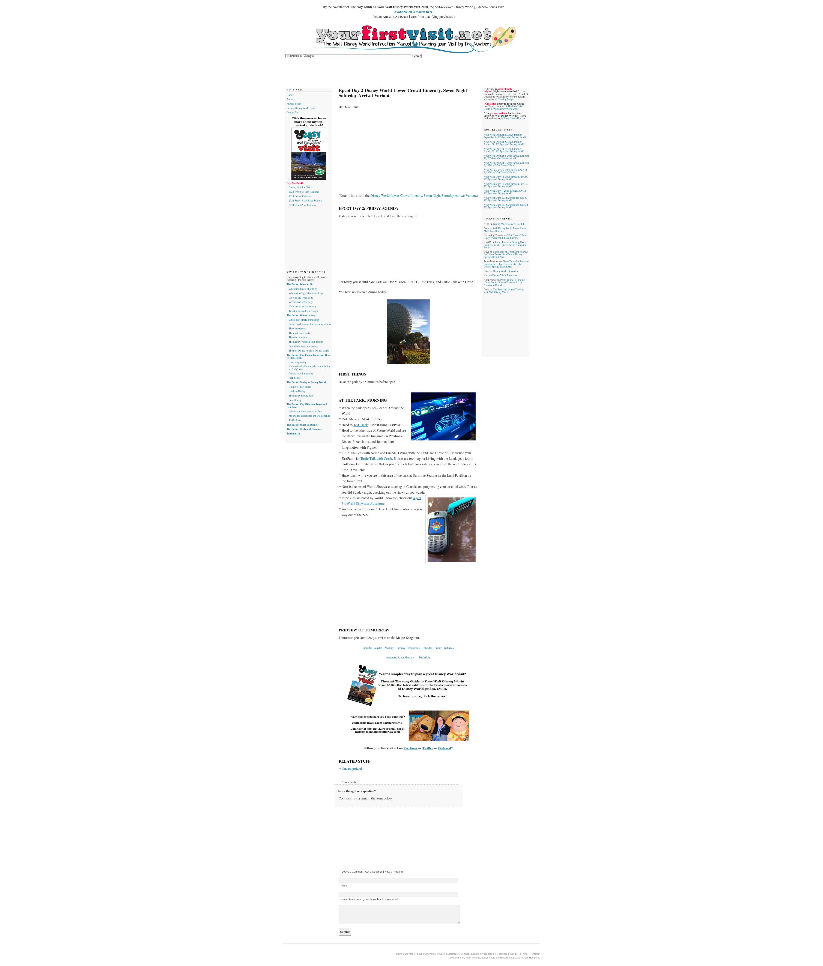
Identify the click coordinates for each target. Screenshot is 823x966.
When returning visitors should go (306, 293)
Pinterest (444, 748)
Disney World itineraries (301, 373)
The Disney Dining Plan (301, 395)
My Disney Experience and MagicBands (309, 416)
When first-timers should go (303, 289)
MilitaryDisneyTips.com (513, 118)
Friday (438, 648)
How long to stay (297, 362)
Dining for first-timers (300, 387)
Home (290, 95)
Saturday (367, 648)
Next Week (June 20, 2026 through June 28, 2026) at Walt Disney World (506, 206)
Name (344, 885)
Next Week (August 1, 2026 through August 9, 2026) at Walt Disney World (506, 164)
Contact (464, 953)
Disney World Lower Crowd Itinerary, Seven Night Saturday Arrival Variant (423, 195)
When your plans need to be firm (305, 411)
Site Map (409, 953)
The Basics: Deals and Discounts (304, 429)
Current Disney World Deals (301, 108)
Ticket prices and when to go (303, 311)
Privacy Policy (294, 103)
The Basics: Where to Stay (301, 315)
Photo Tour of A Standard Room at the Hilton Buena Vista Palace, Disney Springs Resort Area (506, 254)
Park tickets (294, 378)
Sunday (378, 648)
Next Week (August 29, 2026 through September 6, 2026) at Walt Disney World (505, 136)
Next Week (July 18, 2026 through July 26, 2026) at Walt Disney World (506, 178)
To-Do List (425, 657)
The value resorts (297, 328)
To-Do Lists (295, 420)
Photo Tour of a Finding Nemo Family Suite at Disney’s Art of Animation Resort (505, 245)
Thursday (427, 648)
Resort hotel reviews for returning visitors (310, 324)
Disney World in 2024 (300, 187)
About (290, 99)
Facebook (411, 748)
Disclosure (453, 953)
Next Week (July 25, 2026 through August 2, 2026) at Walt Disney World (505, 171)
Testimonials (293, 433)
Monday (389, 648)
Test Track (360, 424)
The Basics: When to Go (300, 284)
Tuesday (400, 648)
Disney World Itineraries (505, 271)
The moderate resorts (299, 333)
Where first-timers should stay (304, 319)
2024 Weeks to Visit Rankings (304, 192)
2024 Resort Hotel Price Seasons (305, 200)
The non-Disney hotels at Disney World (309, 350)
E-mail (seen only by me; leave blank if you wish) (369, 899)
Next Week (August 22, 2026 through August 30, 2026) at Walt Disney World (504, 143)
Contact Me (292, 112)
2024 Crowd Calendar (300, 196)
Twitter (427, 748)
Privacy (441, 953)
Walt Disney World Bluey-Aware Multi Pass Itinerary (505, 236)
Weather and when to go (301, 302)
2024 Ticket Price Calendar (302, 205)
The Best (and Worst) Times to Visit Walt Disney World (504, 290)
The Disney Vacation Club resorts (306, 342)
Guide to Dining (297, 391)
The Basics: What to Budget (302, 425)
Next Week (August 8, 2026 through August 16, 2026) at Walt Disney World (506, 157)
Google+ (514, 953)
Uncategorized (352, 768)
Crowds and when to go (301, 297)
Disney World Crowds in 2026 (508, 224)
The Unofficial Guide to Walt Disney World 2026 (503, 107)
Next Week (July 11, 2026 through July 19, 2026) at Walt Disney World (506, 185)
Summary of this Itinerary (400, 657)
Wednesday (413, 648)
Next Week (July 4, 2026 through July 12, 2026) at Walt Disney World (505, 192)
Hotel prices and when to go (303, 306)
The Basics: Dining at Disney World (306, 382)
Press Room (487, 953)
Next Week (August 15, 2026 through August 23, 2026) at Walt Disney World (504, 150)
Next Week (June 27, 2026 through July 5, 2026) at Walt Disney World (505, 199)
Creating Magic (506, 99)
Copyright (429, 953)
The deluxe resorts (298, 337)
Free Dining (295, 400)
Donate (475, 953)
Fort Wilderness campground (303, 346)
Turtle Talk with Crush (376, 458)
